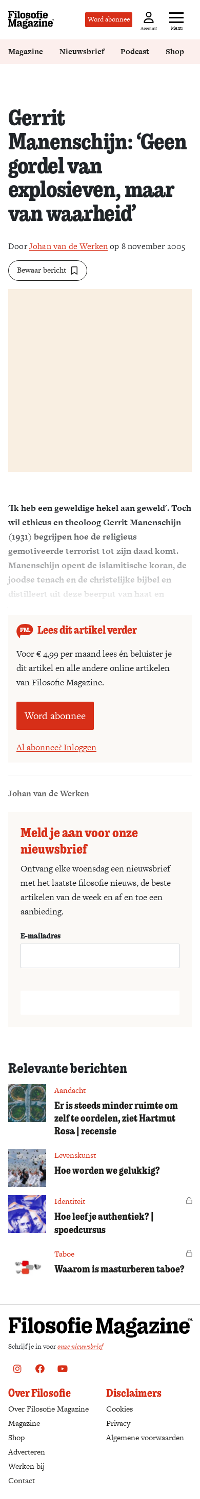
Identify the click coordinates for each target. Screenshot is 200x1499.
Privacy (118, 1423)
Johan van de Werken (68, 246)
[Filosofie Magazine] (31, 20)
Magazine (25, 51)
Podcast (135, 51)
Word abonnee (109, 19)
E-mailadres (41, 935)
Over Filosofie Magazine (48, 1408)
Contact (21, 1480)
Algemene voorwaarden (145, 1437)
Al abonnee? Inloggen (56, 747)
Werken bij (26, 1466)
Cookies (119, 1408)
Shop (175, 51)
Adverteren (26, 1451)
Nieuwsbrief (81, 51)
